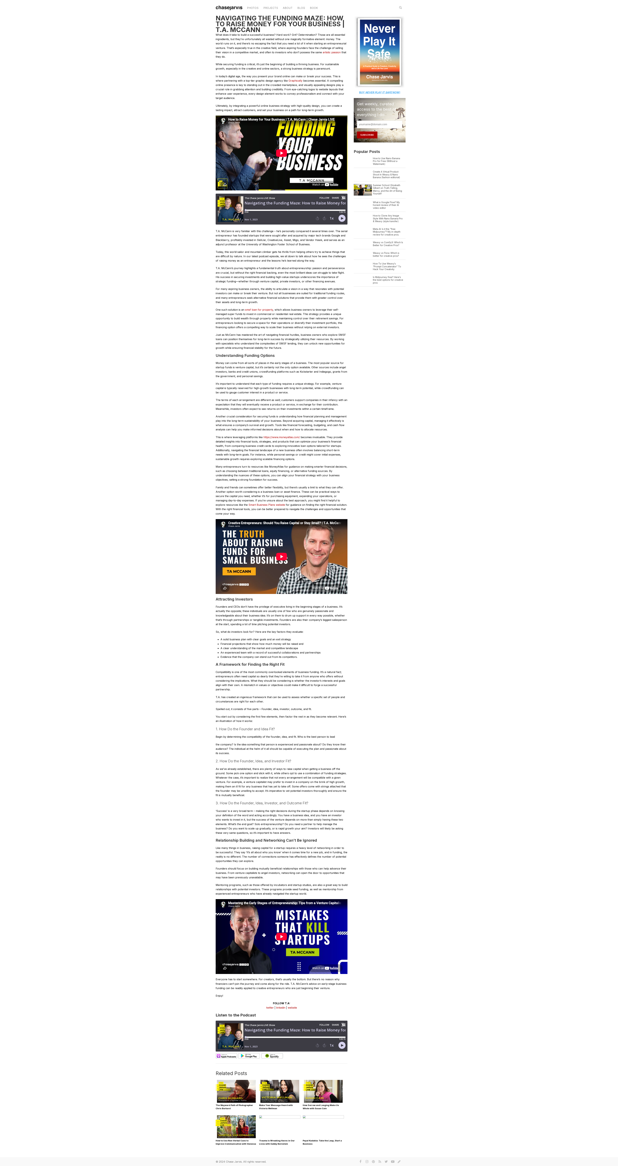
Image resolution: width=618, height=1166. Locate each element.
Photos (253, 7)
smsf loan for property (259, 309)
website (292, 1007)
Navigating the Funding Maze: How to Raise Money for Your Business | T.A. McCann (280, 24)
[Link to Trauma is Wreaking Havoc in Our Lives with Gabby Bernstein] (279, 1118)
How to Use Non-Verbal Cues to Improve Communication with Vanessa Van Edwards (236, 1143)
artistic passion (332, 52)
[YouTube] (392, 1161)
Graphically (295, 80)
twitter (270, 1007)
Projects (270, 7)
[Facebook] (360, 1161)
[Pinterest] (373, 1161)
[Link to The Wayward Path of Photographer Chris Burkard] (236, 1102)
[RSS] (380, 1161)
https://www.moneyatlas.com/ (281, 437)
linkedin (280, 1007)
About (288, 7)
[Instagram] (367, 1161)
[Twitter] (386, 1161)
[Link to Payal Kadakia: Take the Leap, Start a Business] (323, 1118)
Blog (301, 7)
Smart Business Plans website (266, 504)
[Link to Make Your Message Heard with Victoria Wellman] (279, 1102)
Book (314, 7)
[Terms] (399, 1161)
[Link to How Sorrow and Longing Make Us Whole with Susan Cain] (323, 1102)
